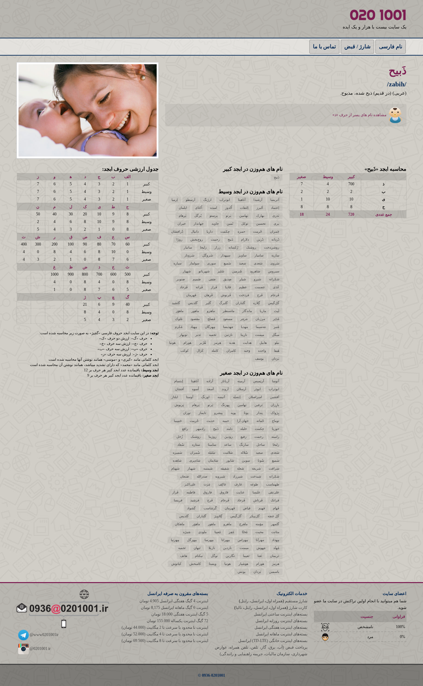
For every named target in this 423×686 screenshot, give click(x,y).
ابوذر (257, 389)
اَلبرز (259, 207)
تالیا (239, 607)
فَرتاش (258, 500)
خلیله (243, 429)
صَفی (212, 279)
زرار (217, 247)
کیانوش (176, 564)
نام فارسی (390, 46)
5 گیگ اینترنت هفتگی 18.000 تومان (179, 614)
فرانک (275, 500)
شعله (240, 468)
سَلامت (228, 452)
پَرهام (182, 215)
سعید (242, 263)
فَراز (214, 287)
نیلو (277, 342)
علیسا (256, 492)
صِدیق (227, 279)
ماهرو (211, 311)
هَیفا (276, 350)
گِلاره (256, 303)
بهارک (260, 215)
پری (276, 223)
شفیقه (224, 468)
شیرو (257, 279)
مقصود (195, 319)
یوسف (259, 358)
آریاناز (225, 381)
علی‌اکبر (190, 484)
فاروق (224, 492)
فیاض (246, 508)
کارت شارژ (298, 607)
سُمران (195, 452)
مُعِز (231, 532)
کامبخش (195, 564)
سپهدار (225, 255)
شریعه (256, 468)
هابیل (263, 342)
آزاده (210, 381)
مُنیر (276, 327)
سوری (211, 263)
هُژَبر (202, 342)
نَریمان (274, 556)
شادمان (213, 460)
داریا (209, 231)
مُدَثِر (276, 319)
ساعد (227, 444)
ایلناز (175, 397)
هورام (187, 342)
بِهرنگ (225, 405)
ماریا (263, 311)
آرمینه (241, 381)
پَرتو (228, 215)
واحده (262, 350)
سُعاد (180, 444)
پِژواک (275, 413)
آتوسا (275, 381)
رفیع (244, 436)
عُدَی (276, 287)
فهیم (261, 508)
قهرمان (191, 295)
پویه (233, 413)
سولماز (194, 263)
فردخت (244, 295)
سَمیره (177, 452)
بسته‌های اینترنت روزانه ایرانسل (281, 620)
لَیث (276, 311)
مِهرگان (210, 327)
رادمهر (200, 429)
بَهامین (243, 215)
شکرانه (274, 279)
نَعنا (259, 556)
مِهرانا (225, 540)
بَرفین (258, 405)
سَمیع (227, 263)
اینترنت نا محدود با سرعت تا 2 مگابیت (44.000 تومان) (165, 627)
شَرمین (237, 271)
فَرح (260, 295)
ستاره (196, 444)
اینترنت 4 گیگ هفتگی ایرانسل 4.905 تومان (173, 601)
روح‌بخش (196, 239)
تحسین (261, 223)
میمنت (259, 335)
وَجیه (247, 350)
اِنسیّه (237, 397)
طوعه (254, 484)
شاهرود (255, 271)
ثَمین (230, 223)
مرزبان (260, 319)
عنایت (240, 492)
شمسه (207, 468)
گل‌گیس (273, 303)
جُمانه (260, 421)
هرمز (217, 342)
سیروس (273, 271)
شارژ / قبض (357, 46)
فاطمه (190, 492)
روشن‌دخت (271, 247)
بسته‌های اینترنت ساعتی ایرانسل (280, 614)
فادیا (228, 287)
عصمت (260, 287)
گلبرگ (223, 303)
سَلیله (211, 452)
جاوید (215, 223)
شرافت (274, 468)
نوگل (214, 556)
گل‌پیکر (255, 516)
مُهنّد (276, 548)
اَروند (225, 389)
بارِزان (275, 405)
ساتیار (188, 247)
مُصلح (211, 319)
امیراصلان (255, 397)
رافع (185, 429)
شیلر (242, 279)
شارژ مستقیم (296, 601)
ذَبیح (276, 177)
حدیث (210, 421)
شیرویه (220, 476)
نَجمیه (212, 335)
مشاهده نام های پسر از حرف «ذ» (359, 115)
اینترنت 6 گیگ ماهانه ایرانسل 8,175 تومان (174, 607)
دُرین (260, 239)
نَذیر (198, 335)
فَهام (276, 508)
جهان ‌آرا (243, 421)
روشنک (251, 247)
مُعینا (217, 532)
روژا (179, 239)
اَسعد (210, 389)
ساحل (260, 444)
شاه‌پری (194, 460)
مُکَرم (178, 327)
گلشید (176, 303)
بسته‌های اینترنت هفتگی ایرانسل (280, 627)
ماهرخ (243, 524)
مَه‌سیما (261, 327)
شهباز (191, 468)
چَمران (274, 231)
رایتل (244, 601)
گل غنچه (273, 516)
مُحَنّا (245, 532)
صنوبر (180, 279)
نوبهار (183, 335)
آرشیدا (257, 200)
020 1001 (378, 14)
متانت (275, 532)
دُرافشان (177, 231)
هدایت (247, 342)
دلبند (229, 429)
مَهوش (260, 548)
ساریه (275, 255)
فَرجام (275, 295)
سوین (246, 460)
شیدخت (255, 476)
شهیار (187, 271)
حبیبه (225, 421)
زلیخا (203, 247)
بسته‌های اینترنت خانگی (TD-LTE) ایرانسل (272, 640)
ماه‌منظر (228, 311)
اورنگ (205, 397)
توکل (244, 223)
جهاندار (199, 223)
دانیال (195, 231)
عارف (238, 484)
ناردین (227, 548)
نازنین (228, 335)
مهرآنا (260, 540)
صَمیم (197, 279)
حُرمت (257, 231)
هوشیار (243, 564)
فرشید (194, 500)
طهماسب (272, 484)
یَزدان (275, 358)
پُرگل (198, 215)
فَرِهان (208, 295)
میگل (275, 335)
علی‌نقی (273, 492)
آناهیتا (242, 200)
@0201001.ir (40, 648)
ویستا (212, 564)
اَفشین (274, 397)
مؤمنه (259, 524)
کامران (231, 350)
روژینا (212, 436)
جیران (181, 223)
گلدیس (193, 303)
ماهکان (179, 524)
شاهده (177, 460)
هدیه (232, 342)
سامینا (212, 444)
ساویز (242, 255)
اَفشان (179, 389)
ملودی (202, 532)
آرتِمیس (258, 381)
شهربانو (204, 271)
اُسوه (195, 389)
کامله (215, 350)
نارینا (244, 335)
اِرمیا (175, 200)
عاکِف (222, 484)
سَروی (274, 263)
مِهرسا (209, 540)
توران (187, 413)
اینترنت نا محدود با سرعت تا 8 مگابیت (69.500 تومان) (165, 640)
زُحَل (179, 436)
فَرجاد (184, 287)
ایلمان (183, 207)
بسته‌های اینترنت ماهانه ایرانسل (281, 634)
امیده (213, 207)
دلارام (245, 239)
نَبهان (197, 548)
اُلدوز (228, 207)
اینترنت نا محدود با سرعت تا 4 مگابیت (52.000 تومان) (165, 634)
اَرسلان (241, 389)
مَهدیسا (228, 327)
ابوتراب (224, 200)
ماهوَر (179, 311)
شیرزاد (238, 476)
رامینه (275, 436)
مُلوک (178, 319)
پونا (246, 413)
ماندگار (247, 311)
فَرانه (199, 287)
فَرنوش (226, 295)
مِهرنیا (175, 540)
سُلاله (244, 452)
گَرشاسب (210, 508)
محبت (259, 532)
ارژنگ (207, 200)
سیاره (177, 263)
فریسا (178, 500)
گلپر (208, 303)
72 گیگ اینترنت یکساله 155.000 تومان (177, 620)
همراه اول (274, 601)
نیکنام (199, 556)
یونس (242, 571)
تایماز (202, 413)
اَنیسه (221, 397)
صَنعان (184, 476)
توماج (275, 421)
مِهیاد (193, 327)
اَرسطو (190, 200)
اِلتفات (244, 207)
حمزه (241, 231)
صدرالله (202, 476)
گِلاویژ (218, 516)
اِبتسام (178, 381)
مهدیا (244, 327)
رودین (228, 436)
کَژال (200, 350)
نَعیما (246, 556)
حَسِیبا (178, 421)
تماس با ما (324, 46)
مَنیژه (186, 532)
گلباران (240, 303)
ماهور (195, 311)
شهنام (175, 468)
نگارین (230, 556)
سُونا (261, 460)
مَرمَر (244, 319)
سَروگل (207, 255)
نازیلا (212, 548)
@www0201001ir (43, 634)
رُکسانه (233, 247)
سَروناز (189, 255)
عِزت (207, 484)
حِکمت (225, 231)
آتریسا (274, 200)
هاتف (183, 556)
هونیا (172, 342)
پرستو (214, 215)
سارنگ (244, 444)
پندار (259, 413)
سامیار (258, 255)
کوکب (184, 350)
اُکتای (198, 207)
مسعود (227, 319)
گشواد (191, 508)
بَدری (275, 215)
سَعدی (258, 263)
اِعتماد (275, 207)
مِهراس (243, 540)
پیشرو (218, 413)
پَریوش (179, 405)
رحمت (215, 239)
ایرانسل (257, 601)
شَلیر (220, 271)
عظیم (243, 287)
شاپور (230, 460)
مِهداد (275, 540)
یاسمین (274, 571)
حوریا (275, 429)
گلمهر (275, 524)
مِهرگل (192, 540)
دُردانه (275, 239)
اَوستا (189, 397)
